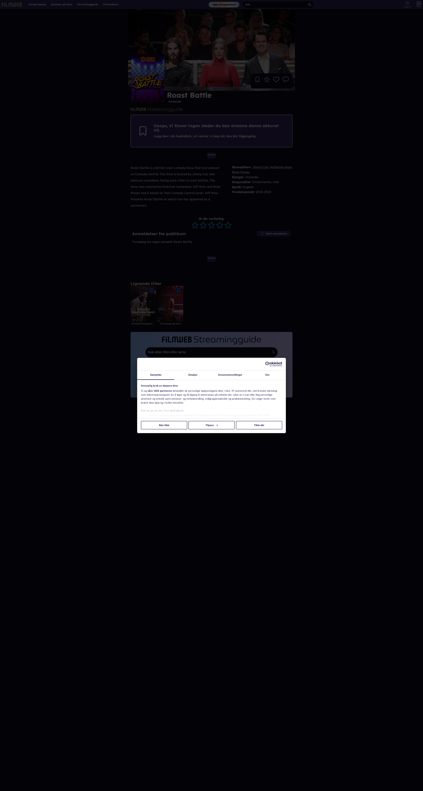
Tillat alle (259, 425)
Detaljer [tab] (192, 374)
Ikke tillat (164, 425)
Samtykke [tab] (155, 374)
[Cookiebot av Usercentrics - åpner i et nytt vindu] (267, 364)
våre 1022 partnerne (160, 390)
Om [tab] (267, 374)
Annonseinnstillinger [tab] (230, 374)
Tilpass (210, 425)
